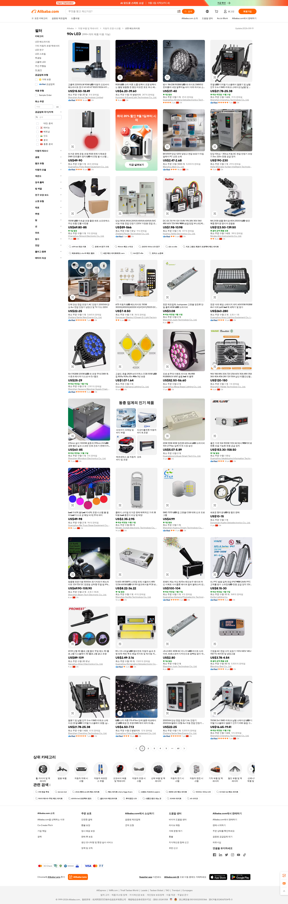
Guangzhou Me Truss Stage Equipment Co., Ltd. (89, 525)
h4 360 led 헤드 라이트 (228, 792)
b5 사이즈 (194, 798)
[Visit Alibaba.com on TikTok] (244, 855)
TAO (167, 890)
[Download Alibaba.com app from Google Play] (240, 877)
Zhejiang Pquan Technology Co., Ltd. (132, 233)
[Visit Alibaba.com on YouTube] (238, 855)
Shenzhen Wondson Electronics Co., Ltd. (87, 458)
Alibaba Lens (54, 877)
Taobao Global (156, 890)
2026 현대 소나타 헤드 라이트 (87, 792)
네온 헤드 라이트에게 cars (113, 253)
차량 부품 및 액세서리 (88, 28)
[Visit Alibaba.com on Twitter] (226, 855)
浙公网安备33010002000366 (193, 899)
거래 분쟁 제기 (175, 831)
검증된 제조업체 (132, 819)
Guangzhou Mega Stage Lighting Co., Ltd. (182, 386)
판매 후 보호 (87, 836)
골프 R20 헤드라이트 (108, 798)
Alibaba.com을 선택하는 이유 (51, 819)
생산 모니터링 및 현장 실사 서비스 (97, 842)
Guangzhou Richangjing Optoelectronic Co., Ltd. (137, 664)
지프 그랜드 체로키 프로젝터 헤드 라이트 (202, 247)
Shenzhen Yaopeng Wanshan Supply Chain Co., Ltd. (89, 389)
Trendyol (176, 890)
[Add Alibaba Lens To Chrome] (78, 877)
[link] (284, 875)
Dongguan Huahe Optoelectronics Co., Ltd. (230, 522)
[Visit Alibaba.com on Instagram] (232, 855)
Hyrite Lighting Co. (219, 597)
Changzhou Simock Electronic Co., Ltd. (86, 236)
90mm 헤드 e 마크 (125, 247)
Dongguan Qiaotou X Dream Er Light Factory (136, 317)
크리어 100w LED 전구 (151, 247)
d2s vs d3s (172, 247)
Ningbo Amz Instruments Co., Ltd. (226, 236)
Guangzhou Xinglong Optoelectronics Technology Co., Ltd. (184, 100)
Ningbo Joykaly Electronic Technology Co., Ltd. (137, 527)
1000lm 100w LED (203, 792)
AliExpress (101, 890)
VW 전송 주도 (43, 792)
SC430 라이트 (175, 798)
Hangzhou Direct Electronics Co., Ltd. (85, 664)
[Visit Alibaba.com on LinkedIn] (220, 855)
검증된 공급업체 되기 (222, 836)
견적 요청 (129, 825)
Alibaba (70, 28)
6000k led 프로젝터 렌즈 (81, 798)
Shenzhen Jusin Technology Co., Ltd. (180, 320)
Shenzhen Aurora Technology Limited (85, 97)
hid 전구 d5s (138, 253)
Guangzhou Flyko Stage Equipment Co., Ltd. (88, 166)
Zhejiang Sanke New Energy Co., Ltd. (85, 317)
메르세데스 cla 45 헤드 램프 (83, 253)
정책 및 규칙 (87, 848)
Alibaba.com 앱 (171, 877)
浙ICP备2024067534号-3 (220, 899)
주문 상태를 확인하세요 (224, 831)
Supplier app (145, 877)
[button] (179, 11)
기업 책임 (42, 831)
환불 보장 (85, 825)
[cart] (217, 12)
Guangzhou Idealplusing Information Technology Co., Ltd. (231, 458)
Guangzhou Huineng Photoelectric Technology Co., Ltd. (184, 597)
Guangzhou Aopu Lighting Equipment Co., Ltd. (231, 317)
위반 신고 (173, 848)
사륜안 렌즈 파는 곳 (153, 798)
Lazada (144, 890)
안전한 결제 (86, 819)
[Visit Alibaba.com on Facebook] (214, 855)
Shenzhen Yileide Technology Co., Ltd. (228, 386)
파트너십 (217, 842)
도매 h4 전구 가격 (102, 247)
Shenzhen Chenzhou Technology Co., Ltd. (229, 100)
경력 (40, 836)
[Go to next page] (184, 748)
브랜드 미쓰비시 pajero (150, 792)
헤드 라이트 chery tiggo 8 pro (120, 792)
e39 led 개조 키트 (79, 247)
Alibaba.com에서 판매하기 (225, 819)
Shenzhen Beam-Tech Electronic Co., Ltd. (87, 594)
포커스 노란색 (157, 253)
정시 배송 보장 (88, 831)
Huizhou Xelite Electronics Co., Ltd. (179, 233)
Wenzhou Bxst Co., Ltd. (173, 166)
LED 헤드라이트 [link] (132, 28)
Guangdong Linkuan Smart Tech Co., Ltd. (182, 456)
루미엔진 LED (131, 798)
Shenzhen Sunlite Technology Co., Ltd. (133, 597)
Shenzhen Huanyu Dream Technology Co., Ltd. (184, 527)
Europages (188, 890)
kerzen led (62, 792)
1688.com (113, 890)
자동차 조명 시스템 (112, 28)
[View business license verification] (171, 899)
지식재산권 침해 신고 (179, 842)
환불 (171, 836)
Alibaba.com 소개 (46, 813)
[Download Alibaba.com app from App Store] (218, 877)
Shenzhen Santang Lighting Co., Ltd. (132, 386)
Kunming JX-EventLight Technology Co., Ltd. (136, 97)
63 (178, 748)
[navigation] (48, 388)
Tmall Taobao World (129, 890)
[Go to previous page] (136, 748)
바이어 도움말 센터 (178, 819)
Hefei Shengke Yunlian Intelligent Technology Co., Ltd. (231, 166)
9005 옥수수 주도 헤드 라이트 (50, 798)
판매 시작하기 (219, 825)
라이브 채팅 (174, 825)
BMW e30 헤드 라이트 (178, 792)
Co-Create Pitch (45, 825)
